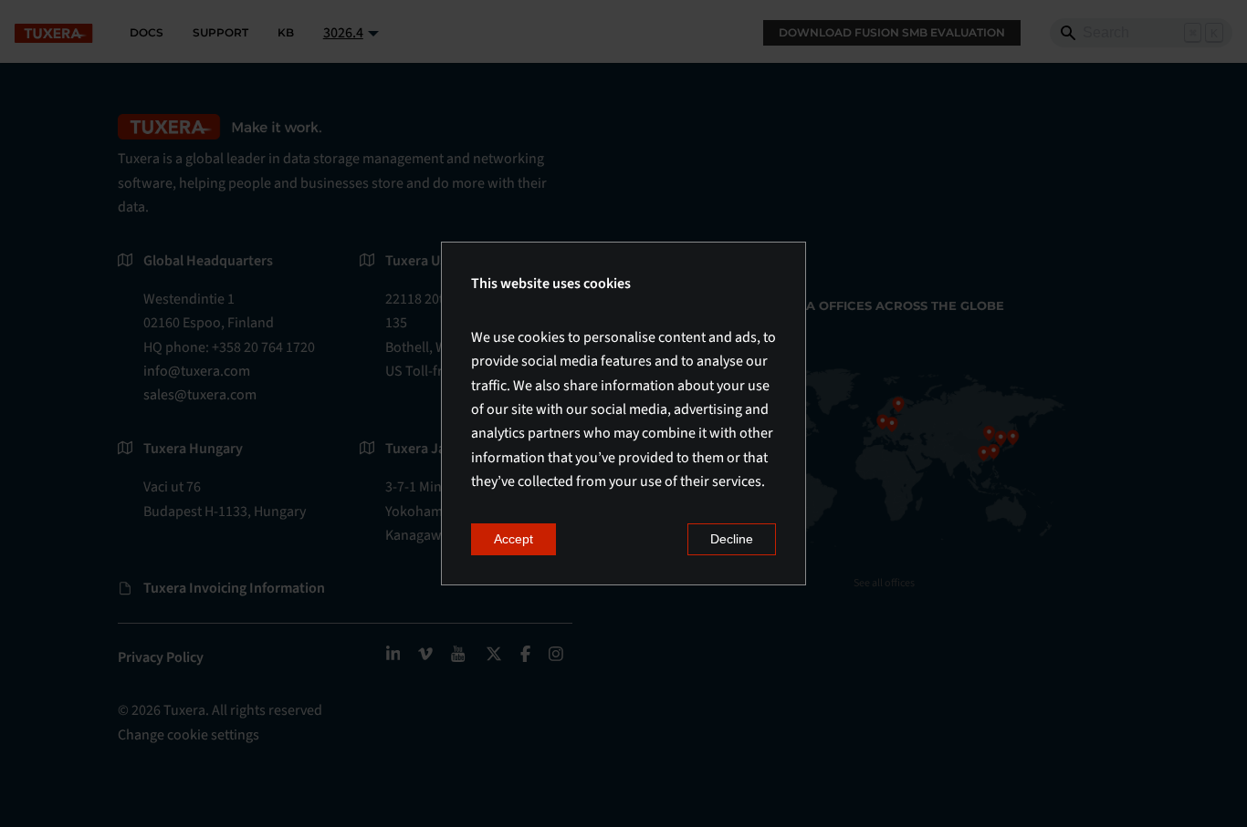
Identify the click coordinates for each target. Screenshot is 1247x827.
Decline (731, 539)
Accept (513, 539)
